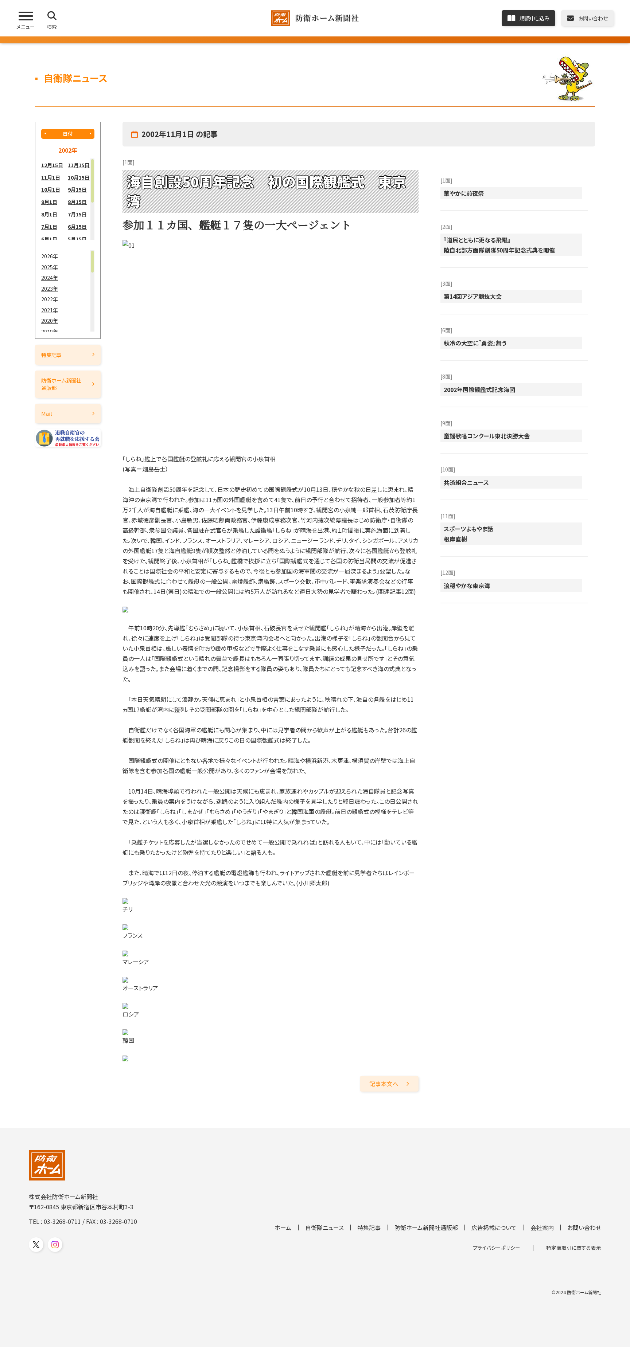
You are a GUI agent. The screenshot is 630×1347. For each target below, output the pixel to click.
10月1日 (50, 189)
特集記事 (51, 355)
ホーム (283, 1227)
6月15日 (77, 226)
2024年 (49, 277)
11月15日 (79, 165)
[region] (67, 199)
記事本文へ (383, 1083)
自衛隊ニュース (324, 1227)
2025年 (49, 267)
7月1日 (49, 226)
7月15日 (77, 214)
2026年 (49, 256)
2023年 (49, 288)
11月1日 (50, 177)
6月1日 (49, 239)
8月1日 (49, 214)
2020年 (49, 320)
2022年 (49, 299)
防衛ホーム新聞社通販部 (61, 383)
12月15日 (52, 165)
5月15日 (77, 239)
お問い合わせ (584, 1227)
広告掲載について (494, 1227)
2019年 (49, 331)
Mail (46, 413)
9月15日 (77, 189)
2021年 (49, 310)
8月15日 (77, 201)
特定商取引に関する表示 (573, 1247)
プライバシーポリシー (496, 1247)
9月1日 (49, 201)
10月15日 (79, 177)
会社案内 (542, 1227)
